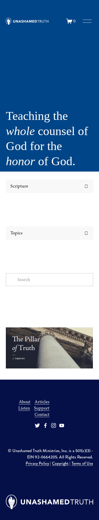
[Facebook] (45, 425)
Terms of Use (82, 463)
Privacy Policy (37, 463)
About (24, 402)
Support (42, 408)
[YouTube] (61, 425)
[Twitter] (37, 425)
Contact (42, 414)
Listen (24, 408)
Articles (42, 402)
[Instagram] (53, 425)
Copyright (60, 463)
